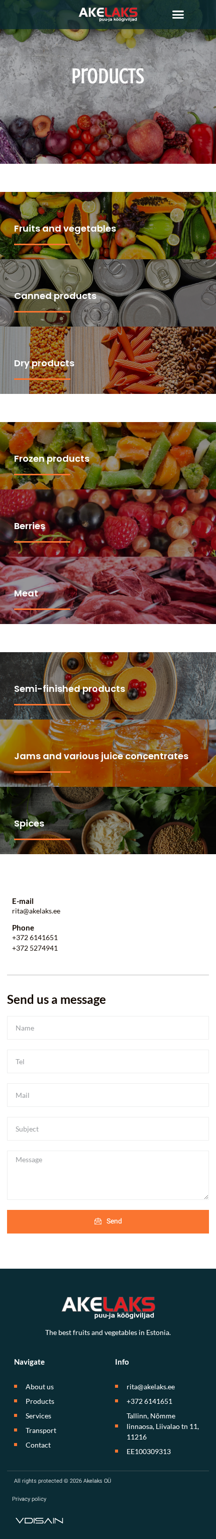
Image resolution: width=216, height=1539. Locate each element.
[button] (178, 14)
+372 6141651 (35, 937)
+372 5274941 (35, 948)
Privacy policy (29, 1499)
